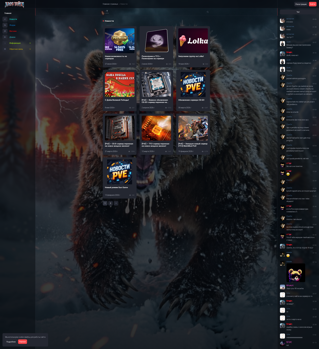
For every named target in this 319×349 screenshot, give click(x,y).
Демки (12, 37)
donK (288, 42)
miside (289, 252)
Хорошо (22, 342)
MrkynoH (289, 285)
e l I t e (288, 163)
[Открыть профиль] (282, 20)
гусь (288, 293)
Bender (289, 52)
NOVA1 (289, 342)
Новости (13, 19)
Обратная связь (16, 49)
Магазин (13, 31)
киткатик (290, 19)
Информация (15, 43)
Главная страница (110, 4)
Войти (312, 4)
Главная (7, 13)
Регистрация (301, 4)
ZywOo (289, 75)
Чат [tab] (298, 12)
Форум (12, 25)
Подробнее (11, 342)
